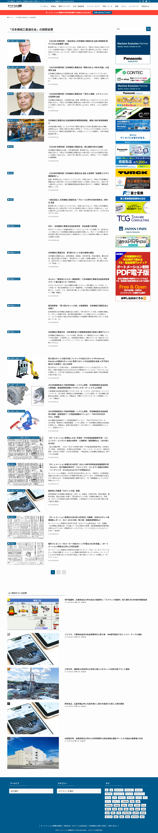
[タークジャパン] (133, 176)
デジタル (131, 798)
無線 (113, 813)
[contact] (146, 1)
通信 (121, 817)
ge (107, 790)
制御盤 (117, 805)
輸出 (116, 817)
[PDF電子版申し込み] (133, 300)
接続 (120, 809)
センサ (108, 798)
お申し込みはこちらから (102, 12)
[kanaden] (133, 167)
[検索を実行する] (148, 29)
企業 (137, 801)
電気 (142, 817)
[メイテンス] (133, 188)
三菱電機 (125, 801)
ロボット (116, 801)
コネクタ (109, 794)
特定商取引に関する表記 (97, 826)
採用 (114, 809)
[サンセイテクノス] (133, 143)
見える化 (109, 817)
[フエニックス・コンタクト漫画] (133, 246)
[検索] (149, 1)
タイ (114, 798)
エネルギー (129, 790)
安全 (143, 805)
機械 (137, 809)
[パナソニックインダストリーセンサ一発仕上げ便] (133, 155)
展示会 (108, 809)
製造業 (143, 813)
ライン (108, 801)
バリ (145, 798)
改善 (131, 809)
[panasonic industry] (133, 63)
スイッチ (129, 794)
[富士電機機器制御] (133, 200)
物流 (118, 813)
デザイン (122, 798)
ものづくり (119, 790)
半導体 (137, 805)
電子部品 (135, 817)
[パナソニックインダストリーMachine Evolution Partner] (133, 94)
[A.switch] (133, 212)
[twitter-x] (140, 1)
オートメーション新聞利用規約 (51, 826)
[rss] (143, 1)
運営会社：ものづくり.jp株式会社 (75, 826)
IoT (111, 790)
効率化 (124, 805)
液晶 (143, 809)
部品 (127, 817)
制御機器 (109, 805)
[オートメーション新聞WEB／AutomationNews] (14, 6)
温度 (107, 813)
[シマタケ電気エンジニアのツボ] (133, 106)
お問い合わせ (112, 826)
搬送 (126, 809)
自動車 (135, 813)
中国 (132, 801)
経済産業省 (127, 813)
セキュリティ (139, 794)
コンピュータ (118, 794)
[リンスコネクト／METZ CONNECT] (133, 118)
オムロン (139, 790)
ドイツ (138, 798)
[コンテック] (133, 82)
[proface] (133, 131)
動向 (130, 805)
